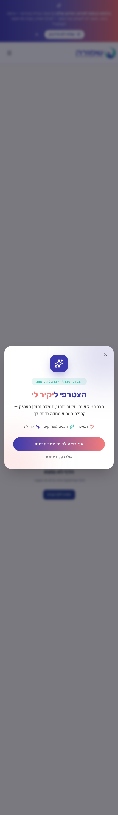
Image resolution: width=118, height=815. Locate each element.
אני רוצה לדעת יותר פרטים (59, 444)
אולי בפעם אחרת (59, 457)
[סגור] (105, 354)
